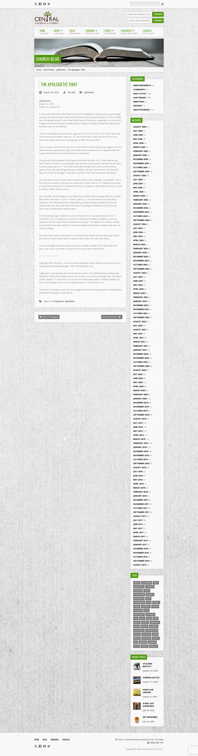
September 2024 (141, 220)
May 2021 (137, 333)
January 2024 (140, 252)
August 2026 (139, 126)
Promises (153, 626)
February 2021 (140, 346)
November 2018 (141, 455)
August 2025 (139, 175)
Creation (137, 591)
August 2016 (139, 565)
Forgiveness (59, 301)
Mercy (136, 622)
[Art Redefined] (137, 722)
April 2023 (138, 289)
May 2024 (137, 236)
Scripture (146, 638)
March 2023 (139, 293)
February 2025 (140, 200)
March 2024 (139, 244)
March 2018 (139, 487)
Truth (136, 646)
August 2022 (139, 321)
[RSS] (35, 4)
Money (145, 622)
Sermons (55, 739)
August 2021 (139, 329)
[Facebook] (40, 4)
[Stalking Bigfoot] (137, 668)
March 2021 (139, 341)
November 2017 (141, 504)
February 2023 (140, 297)
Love (155, 618)
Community (139, 89)
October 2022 (140, 313)
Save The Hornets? (110, 317)
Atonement (146, 583)
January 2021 (140, 350)
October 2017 (140, 508)
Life (135, 618)
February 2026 (140, 151)
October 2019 (140, 410)
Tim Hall (71, 92)
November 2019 (141, 406)
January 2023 (140, 301)
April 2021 (138, 337)
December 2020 (140, 354)
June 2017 (138, 524)
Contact (66, 739)
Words (144, 646)
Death (146, 591)
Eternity (150, 595)
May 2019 (137, 431)
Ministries (138, 101)
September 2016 (141, 561)
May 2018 (137, 479)
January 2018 (140, 496)
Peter (136, 626)
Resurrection (151, 630)
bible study (138, 587)
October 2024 (140, 216)
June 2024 (138, 232)
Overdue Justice (151, 677)
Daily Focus (139, 93)
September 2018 (141, 463)
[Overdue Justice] (137, 682)
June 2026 (138, 135)
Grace (136, 606)
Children (149, 587)
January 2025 (140, 204)
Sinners (143, 642)
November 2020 (141, 358)
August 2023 (139, 273)
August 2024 (139, 224)
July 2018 (137, 471)
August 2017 (139, 516)
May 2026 (137, 139)
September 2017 (141, 512)
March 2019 (139, 439)
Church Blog (47, 59)
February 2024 (140, 248)
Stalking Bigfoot (147, 665)
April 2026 (138, 143)
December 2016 (140, 548)
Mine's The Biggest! (50, 317)
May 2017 (137, 528)
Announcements (142, 85)
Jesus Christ (139, 614)
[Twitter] (48, 4)
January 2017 (140, 544)
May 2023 (137, 285)
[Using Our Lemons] (137, 694)
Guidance (146, 606)
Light (142, 618)
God (148, 602)
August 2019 (139, 418)
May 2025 (137, 187)
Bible (156, 583)
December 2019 (140, 402)
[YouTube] (44, 4)
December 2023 (140, 256)
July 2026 (137, 131)
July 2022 (137, 325)
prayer (144, 626)
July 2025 (137, 179)
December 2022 (140, 305)
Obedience (155, 622)
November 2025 (141, 163)
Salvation (146, 634)
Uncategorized (141, 109)
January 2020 (140, 398)
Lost (149, 618)
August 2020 (139, 370)
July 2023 (137, 277)
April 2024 (138, 240)
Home (38, 69)
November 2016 (141, 552)
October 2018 (140, 459)
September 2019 (141, 414)
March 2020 (139, 390)
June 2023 (138, 281)
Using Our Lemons (148, 691)
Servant (137, 105)
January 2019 (140, 447)
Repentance (70, 301)
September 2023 (141, 269)
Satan (155, 634)
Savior (137, 638)
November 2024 (141, 212)
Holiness (137, 610)
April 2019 (138, 435)
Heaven (155, 606)
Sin (135, 642)
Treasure (152, 642)
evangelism (138, 599)
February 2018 (140, 492)
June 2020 (138, 378)
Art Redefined (150, 717)
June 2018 (138, 475)
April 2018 (138, 483)
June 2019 (138, 427)
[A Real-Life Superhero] (137, 708)
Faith (148, 599)
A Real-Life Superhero (148, 704)
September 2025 (141, 171)
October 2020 (140, 362)
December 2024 (140, 208)
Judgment (150, 614)
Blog (45, 739)
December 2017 (140, 500)
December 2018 (140, 451)
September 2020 (141, 366)
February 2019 (140, 443)
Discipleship (139, 595)
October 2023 (140, 264)
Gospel (156, 602)
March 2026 (139, 147)
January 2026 (140, 155)
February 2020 (140, 394)
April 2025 (138, 191)
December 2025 (140, 159)
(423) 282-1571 (157, 742)
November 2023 (141, 260)
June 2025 (138, 183)
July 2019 (137, 423)
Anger (136, 583)
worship (153, 646)
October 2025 (140, 167)
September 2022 (141, 317)
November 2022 (141, 309)
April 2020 (138, 386)
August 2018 (139, 467)
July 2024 (137, 228)
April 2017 (138, 532)
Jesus (146, 610)
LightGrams (61, 69)
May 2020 (137, 382)
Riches (136, 634)
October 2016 (140, 556)
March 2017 (139, 536)
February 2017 (140, 540)
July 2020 (137, 374)
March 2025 (139, 195)
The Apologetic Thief (76, 69)
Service (156, 638)
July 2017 (137, 520)
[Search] (162, 4)
